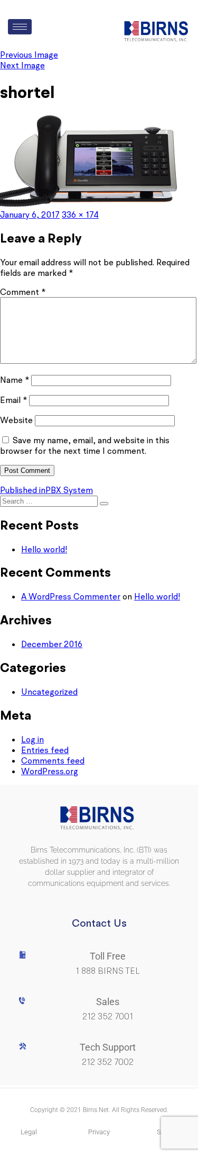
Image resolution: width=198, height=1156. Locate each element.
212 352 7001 (107, 1016)
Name (14, 379)
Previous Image (29, 54)
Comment (22, 291)
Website (16, 420)
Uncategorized (49, 691)
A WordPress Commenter (70, 596)
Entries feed (45, 750)
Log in (32, 739)
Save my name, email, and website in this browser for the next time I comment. (84, 445)
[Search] (104, 503)
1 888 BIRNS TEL (108, 971)
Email (13, 400)
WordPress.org (49, 771)
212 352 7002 (108, 1062)
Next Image (22, 65)
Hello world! (44, 549)
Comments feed (52, 760)
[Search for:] (50, 500)
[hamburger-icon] (20, 26)
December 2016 (51, 644)
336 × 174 (80, 214)
